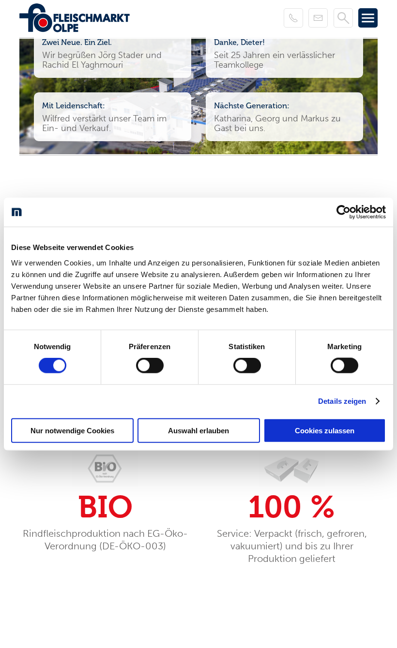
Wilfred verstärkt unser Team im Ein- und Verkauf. (104, 123)
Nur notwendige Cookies (72, 430)
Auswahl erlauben (198, 430)
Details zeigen (342, 401)
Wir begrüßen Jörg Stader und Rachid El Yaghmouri (102, 60)
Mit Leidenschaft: (73, 106)
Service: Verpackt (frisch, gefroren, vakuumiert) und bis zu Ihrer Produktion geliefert (292, 546)
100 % (292, 507)
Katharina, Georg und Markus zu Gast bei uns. (277, 123)
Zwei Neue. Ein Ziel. (77, 42)
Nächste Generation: (252, 106)
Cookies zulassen (324, 430)
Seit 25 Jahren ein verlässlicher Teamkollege (274, 60)
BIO (105, 507)
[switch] (150, 365)
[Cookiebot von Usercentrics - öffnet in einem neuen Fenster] (343, 212)
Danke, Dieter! (239, 42)
